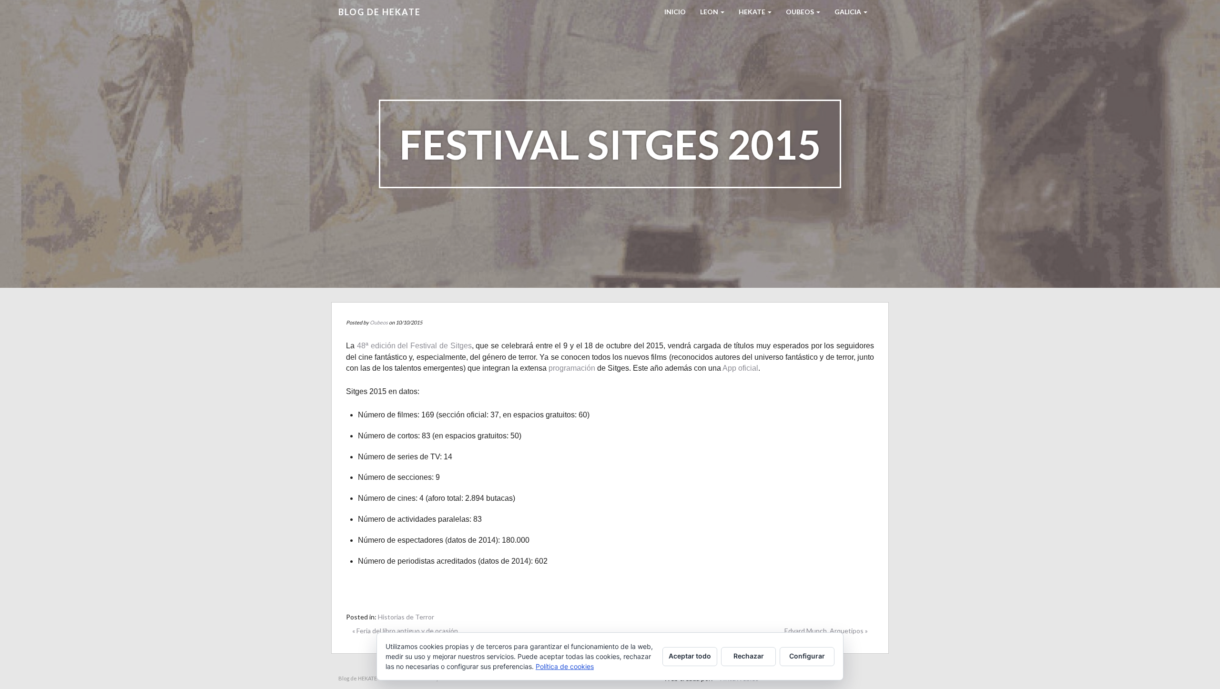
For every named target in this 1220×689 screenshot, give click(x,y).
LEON (710, 12)
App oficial (740, 368)
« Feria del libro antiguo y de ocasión (405, 631)
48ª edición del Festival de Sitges (414, 346)
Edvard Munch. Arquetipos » (826, 631)
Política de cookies (565, 666)
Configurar (807, 656)
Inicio (675, 12)
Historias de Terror (406, 617)
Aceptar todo (690, 656)
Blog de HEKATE (379, 12)
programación (572, 368)
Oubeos (800, 12)
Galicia (848, 12)
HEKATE (753, 12)
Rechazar (748, 656)
